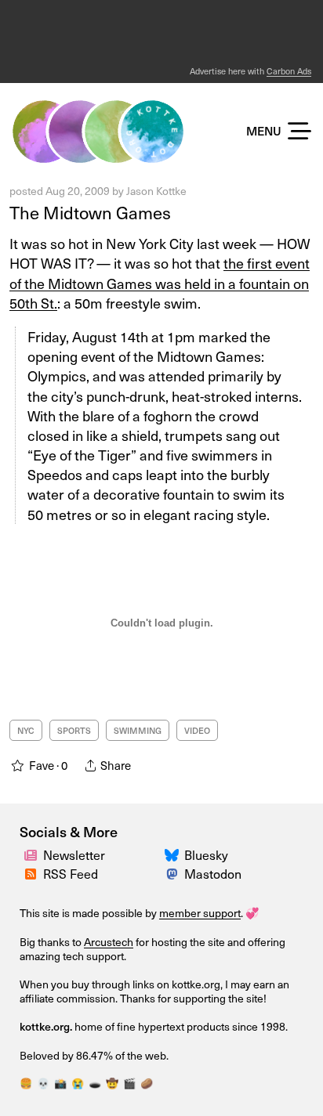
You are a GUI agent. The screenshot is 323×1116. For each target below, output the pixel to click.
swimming (138, 730)
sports (74, 730)
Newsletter (74, 854)
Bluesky (206, 854)
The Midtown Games (90, 212)
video (197, 730)
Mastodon (212, 873)
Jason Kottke (156, 190)
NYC (25, 730)
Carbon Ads (289, 71)
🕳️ (95, 1082)
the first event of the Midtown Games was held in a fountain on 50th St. (159, 282)
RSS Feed (70, 873)
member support (200, 913)
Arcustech (108, 942)
